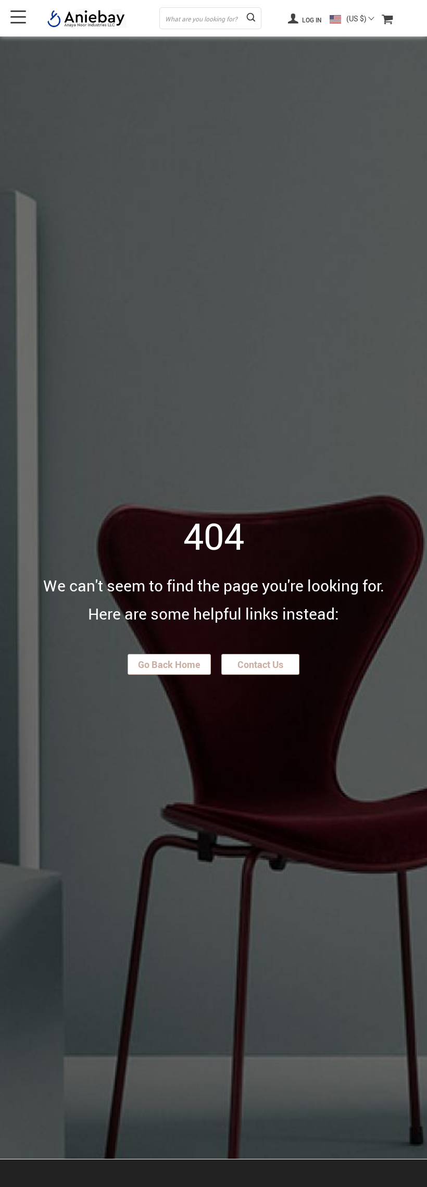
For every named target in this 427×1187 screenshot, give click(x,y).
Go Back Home (169, 664)
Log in (311, 20)
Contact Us (260, 664)
